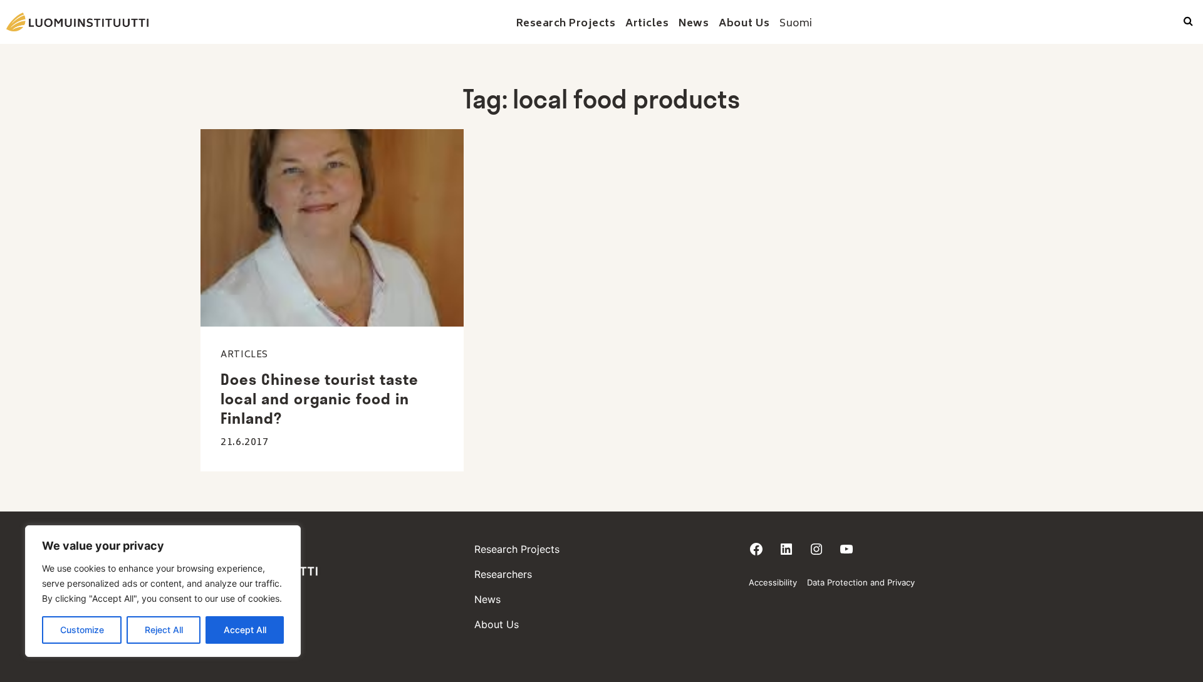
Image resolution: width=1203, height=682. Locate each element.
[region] (163, 591)
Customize (82, 629)
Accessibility (773, 582)
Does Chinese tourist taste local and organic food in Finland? (320, 399)
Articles (244, 355)
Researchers (503, 574)
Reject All (164, 629)
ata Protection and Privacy (864, 582)
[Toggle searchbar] (1188, 22)
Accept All (245, 629)
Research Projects (517, 549)
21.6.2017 (245, 442)
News (487, 599)
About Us (496, 624)
